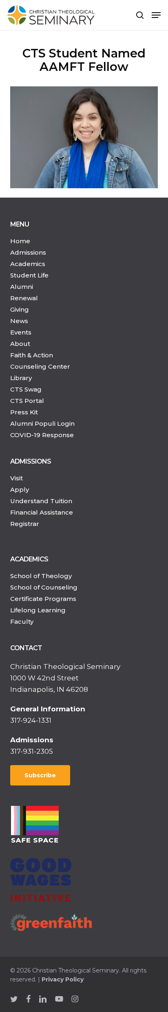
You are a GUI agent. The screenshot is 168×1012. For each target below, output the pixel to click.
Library (21, 378)
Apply (19, 489)
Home (20, 241)
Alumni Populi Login (42, 423)
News (19, 321)
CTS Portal (27, 401)
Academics (27, 264)
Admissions (28, 252)
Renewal (24, 298)
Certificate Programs (43, 599)
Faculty (21, 621)
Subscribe (40, 775)
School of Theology (41, 576)
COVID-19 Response (42, 435)
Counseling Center (40, 366)
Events (20, 332)
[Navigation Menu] (156, 15)
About (20, 344)
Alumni (21, 286)
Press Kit (24, 412)
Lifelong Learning (38, 610)
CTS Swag (26, 389)
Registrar (24, 524)
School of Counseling (43, 587)
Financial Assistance (41, 512)
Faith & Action (31, 355)
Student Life (29, 275)
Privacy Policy (63, 979)
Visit (16, 478)
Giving (19, 309)
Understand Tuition (41, 501)
